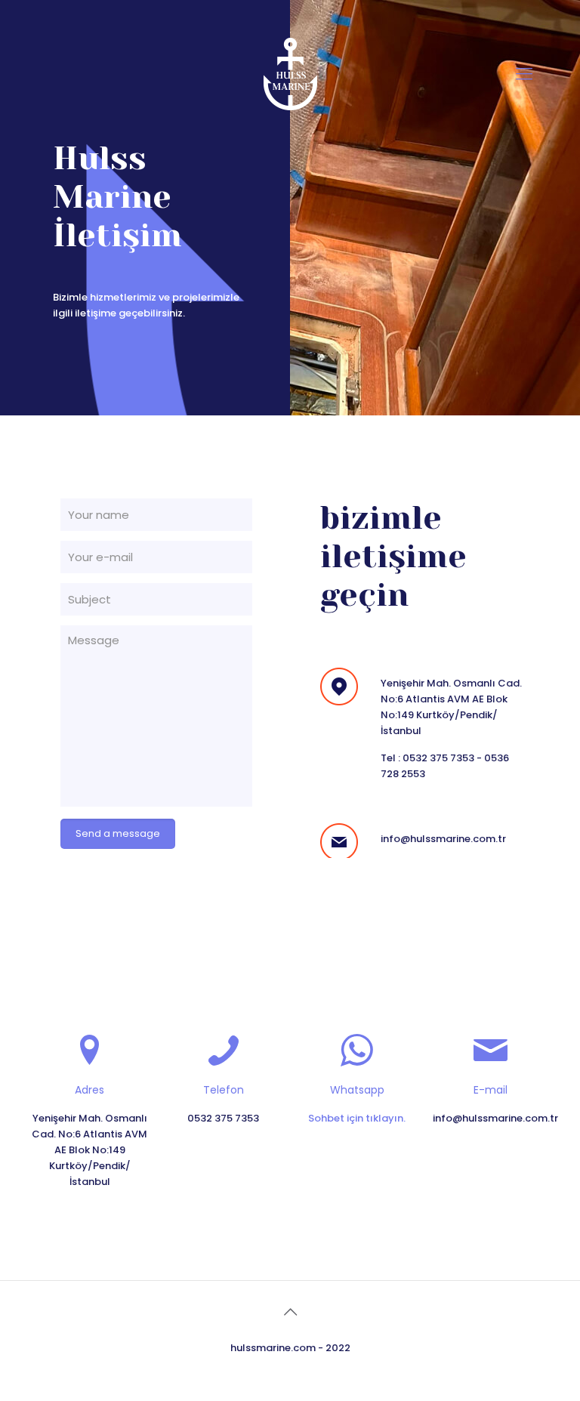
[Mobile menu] (524, 74)
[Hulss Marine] (290, 74)
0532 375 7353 (438, 758)
